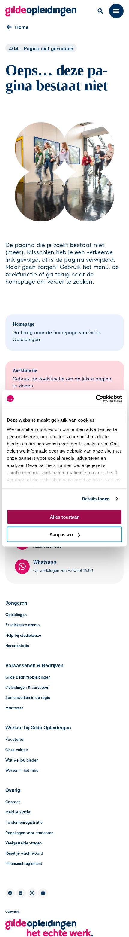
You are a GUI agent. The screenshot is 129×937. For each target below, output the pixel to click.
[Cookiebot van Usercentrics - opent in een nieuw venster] (96, 399)
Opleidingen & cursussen (27, 687)
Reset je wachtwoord (24, 853)
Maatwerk (14, 707)
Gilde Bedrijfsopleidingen (27, 677)
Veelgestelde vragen (23, 843)
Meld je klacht (18, 812)
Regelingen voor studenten (29, 832)
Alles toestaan (65, 516)
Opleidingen (16, 614)
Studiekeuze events (22, 624)
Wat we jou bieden (21, 760)
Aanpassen (61, 534)
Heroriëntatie (17, 645)
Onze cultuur (16, 749)
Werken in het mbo (22, 770)
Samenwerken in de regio (27, 697)
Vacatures (14, 739)
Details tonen (96, 498)
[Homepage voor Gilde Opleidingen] (40, 11)
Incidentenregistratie (24, 822)
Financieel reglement (23, 863)
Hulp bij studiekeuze (23, 635)
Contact (12, 801)
